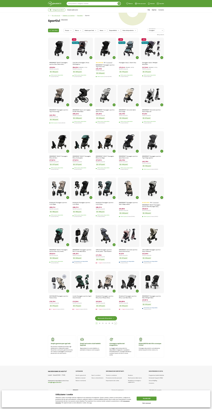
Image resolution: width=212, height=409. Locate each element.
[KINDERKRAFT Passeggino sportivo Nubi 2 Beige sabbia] (128, 188)
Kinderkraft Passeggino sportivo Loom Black (81, 203)
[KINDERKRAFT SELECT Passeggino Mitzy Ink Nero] (58, 142)
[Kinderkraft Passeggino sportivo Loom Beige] (58, 188)
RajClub (154, 10)
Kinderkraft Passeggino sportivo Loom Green (104, 203)
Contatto (161, 10)
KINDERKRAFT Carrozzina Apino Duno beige (127, 110)
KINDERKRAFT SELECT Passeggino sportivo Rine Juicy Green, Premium (58, 250)
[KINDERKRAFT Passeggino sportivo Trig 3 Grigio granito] (152, 142)
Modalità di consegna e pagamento (134, 381)
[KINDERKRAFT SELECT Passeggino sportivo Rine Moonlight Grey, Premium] (152, 188)
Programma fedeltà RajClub (156, 375)
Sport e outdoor (96, 375)
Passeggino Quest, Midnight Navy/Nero (150, 63)
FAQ (149, 10)
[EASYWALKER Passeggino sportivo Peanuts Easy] (58, 282)
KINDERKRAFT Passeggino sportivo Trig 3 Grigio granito (151, 157)
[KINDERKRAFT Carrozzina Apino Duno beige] (128, 96)
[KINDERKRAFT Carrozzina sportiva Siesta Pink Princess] (128, 236)
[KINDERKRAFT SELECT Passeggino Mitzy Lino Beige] (105, 142)
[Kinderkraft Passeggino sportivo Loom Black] (82, 188)
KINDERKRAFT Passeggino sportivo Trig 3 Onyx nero (105, 65)
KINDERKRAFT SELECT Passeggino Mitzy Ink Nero (58, 157)
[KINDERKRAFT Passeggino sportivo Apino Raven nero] (128, 142)
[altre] (115, 323)
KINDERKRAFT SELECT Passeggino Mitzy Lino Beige (105, 157)
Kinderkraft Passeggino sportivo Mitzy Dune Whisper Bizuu (104, 296)
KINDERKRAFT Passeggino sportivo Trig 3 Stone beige (58, 110)
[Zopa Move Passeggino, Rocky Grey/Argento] (82, 48)
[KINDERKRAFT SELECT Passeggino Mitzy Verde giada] (82, 142)
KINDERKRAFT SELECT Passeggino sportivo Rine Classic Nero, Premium (58, 63)
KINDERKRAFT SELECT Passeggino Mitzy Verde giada (82, 157)
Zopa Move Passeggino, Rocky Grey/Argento (81, 63)
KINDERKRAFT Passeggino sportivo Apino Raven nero (128, 157)
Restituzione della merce (135, 378)
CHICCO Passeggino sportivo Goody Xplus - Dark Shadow (104, 250)
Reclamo (130, 375)
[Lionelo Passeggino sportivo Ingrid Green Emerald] (82, 282)
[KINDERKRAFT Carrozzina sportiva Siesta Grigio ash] (152, 96)
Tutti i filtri (55, 30)
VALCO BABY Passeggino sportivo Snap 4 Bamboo (151, 250)
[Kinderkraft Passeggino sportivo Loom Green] (105, 188)
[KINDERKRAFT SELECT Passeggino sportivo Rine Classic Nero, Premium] (58, 48)
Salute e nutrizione (81, 380)
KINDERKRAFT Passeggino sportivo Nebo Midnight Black (151, 296)
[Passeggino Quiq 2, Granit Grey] (128, 48)
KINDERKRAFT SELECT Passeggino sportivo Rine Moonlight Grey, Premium (151, 205)
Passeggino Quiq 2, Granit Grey (127, 62)
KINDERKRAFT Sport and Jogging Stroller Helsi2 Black (81, 110)
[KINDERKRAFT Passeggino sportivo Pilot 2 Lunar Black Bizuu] (82, 236)
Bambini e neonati (80, 378)
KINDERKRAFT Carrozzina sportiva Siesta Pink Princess (128, 250)
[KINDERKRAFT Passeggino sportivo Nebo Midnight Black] (152, 282)
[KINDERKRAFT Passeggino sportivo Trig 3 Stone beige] (58, 96)
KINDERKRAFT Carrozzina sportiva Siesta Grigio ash (151, 110)
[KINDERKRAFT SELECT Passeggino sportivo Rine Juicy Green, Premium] (58, 236)
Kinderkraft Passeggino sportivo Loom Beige (58, 203)
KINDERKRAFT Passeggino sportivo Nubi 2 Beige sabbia (128, 203)
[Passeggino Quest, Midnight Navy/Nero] (152, 48)
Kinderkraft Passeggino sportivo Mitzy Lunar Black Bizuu (128, 296)
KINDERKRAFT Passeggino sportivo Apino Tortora (105, 110)
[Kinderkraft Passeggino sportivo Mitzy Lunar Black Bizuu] (128, 282)
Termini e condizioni (111, 375)
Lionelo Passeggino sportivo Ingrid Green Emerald (82, 296)
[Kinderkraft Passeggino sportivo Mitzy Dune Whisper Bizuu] (105, 282)
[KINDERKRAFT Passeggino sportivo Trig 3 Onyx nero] (105, 48)
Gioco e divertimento (97, 378)
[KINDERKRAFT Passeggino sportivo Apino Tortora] (105, 96)
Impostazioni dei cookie (112, 380)
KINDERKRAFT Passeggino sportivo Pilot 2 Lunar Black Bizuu (82, 250)
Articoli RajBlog (153, 380)
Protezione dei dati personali (114, 378)
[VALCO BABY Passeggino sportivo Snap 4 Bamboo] (152, 236)
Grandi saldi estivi (72, 10)
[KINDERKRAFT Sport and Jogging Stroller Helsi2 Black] (82, 96)
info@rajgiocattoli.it (54, 382)
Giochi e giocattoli (81, 375)
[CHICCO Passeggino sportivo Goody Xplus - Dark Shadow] (105, 236)
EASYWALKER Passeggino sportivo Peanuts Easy (58, 296)
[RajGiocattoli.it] (48, 15)
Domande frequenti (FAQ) (156, 378)
